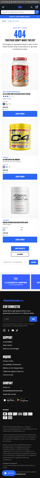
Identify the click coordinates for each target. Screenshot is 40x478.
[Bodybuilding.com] (20, 7)
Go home (20, 254)
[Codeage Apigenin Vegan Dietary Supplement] (20, 200)
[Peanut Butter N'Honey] (4, 104)
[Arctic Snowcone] (7, 167)
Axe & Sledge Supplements (11, 91)
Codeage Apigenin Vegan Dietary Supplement (15, 222)
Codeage (6, 220)
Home (4, 21)
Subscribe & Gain (9, 394)
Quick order (20, 114)
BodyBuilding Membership (13, 391)
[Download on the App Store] (9, 400)
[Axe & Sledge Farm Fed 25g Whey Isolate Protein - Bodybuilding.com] (20, 72)
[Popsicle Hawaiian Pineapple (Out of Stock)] (9, 167)
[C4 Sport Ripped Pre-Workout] (20, 137)
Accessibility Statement (12, 364)
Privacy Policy (7, 326)
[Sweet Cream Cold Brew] (7, 104)
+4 (9, 104)
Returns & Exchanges (11, 349)
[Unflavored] (4, 230)
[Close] (38, 17)
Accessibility (7, 342)
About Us (6, 387)
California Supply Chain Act (13, 371)
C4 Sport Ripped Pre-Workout (11, 159)
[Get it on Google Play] (23, 400)
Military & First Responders (13, 368)
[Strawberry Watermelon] (4, 167)
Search (33, 262)
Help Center (7, 345)
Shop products (20, 248)
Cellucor (5, 157)
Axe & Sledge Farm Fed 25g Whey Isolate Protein (16, 94)
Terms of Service (19, 326)
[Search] (37, 12)
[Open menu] (3, 7)
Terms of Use (8, 375)
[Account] (31, 7)
